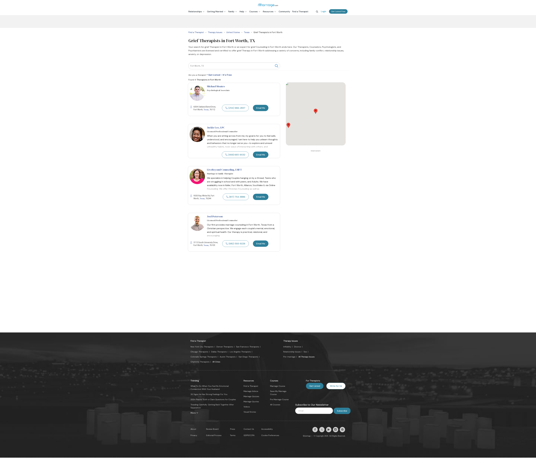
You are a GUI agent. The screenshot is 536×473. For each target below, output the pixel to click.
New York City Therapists (202, 346)
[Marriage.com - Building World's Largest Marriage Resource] (268, 5)
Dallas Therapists (219, 351)
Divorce (297, 346)
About (193, 429)
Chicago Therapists (199, 351)
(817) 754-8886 (237, 196)
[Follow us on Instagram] (335, 429)
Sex (305, 351)
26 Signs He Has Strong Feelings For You (209, 394)
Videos (247, 406)
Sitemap (307, 436)
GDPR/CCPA (249, 435)
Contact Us (249, 429)
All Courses (275, 404)
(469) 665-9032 (236, 154)
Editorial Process (214, 435)
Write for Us (336, 386)
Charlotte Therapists (200, 362)
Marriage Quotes (251, 401)
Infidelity (287, 346)
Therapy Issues (290, 341)
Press (232, 429)
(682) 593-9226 (237, 243)
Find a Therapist (198, 341)
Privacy (194, 435)
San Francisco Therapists (247, 346)
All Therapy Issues (306, 356)
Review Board (212, 429)
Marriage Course (277, 386)
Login (323, 11)
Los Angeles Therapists (240, 351)
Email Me (260, 107)
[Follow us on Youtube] (328, 429)
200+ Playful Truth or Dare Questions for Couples (213, 399)
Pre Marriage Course (279, 399)
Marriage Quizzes (251, 396)
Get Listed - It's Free (220, 74)
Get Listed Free (338, 11)
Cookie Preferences (270, 435)
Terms (232, 435)
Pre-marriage (289, 356)
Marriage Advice (251, 391)
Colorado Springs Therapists (204, 356)
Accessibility (267, 429)
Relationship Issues (292, 351)
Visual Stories (250, 412)
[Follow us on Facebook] (315, 429)
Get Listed (314, 386)
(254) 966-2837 (236, 107)
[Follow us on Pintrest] (342, 429)
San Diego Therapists (248, 356)
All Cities (216, 362)
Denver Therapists (224, 346)
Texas (206, 109)
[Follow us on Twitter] (322, 429)
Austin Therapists (228, 356)
